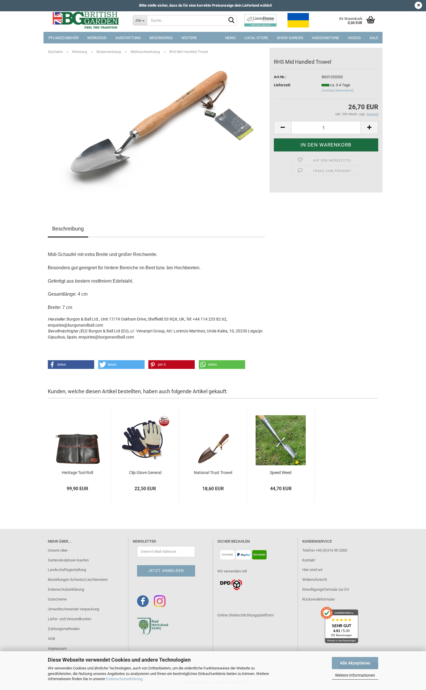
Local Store (256, 38)
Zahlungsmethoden (64, 629)
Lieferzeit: (282, 85)
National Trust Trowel (213, 472)
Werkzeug (97, 38)
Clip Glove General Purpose (145, 472)
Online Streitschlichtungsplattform (245, 615)
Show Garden (290, 38)
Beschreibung (68, 229)
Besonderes (161, 38)
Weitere (189, 38)
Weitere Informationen (355, 675)
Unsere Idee (58, 550)
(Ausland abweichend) (338, 90)
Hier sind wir (312, 570)
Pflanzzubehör (63, 38)
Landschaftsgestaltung (67, 570)
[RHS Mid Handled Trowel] (156, 131)
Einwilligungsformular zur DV (325, 589)
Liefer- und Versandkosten (69, 619)
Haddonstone (325, 38)
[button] (71, 364)
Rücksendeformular (318, 599)
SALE (373, 38)
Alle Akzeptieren (355, 663)
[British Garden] (86, 20)
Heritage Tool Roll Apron (77, 472)
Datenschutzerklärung (124, 679)
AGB (51, 638)
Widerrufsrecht (314, 579)
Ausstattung (128, 38)
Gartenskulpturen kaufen (68, 560)
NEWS (230, 38)
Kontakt (308, 560)
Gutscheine (57, 599)
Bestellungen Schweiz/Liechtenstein (78, 579)
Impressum (57, 648)
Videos (354, 38)
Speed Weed (281, 472)
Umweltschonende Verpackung (73, 609)
